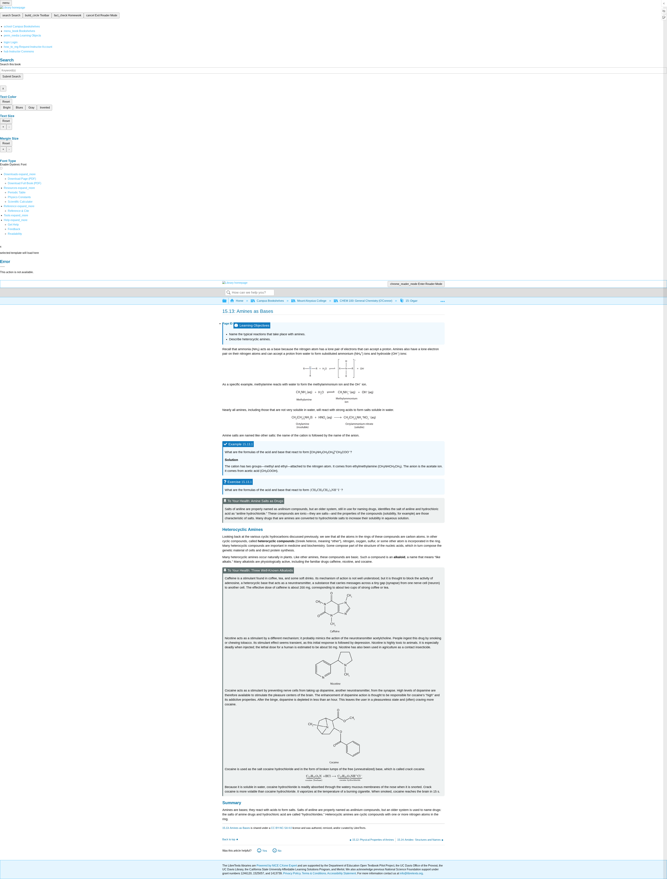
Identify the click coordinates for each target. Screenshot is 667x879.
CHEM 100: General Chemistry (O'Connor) (366, 300)
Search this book (10, 64)
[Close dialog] (2, 266)
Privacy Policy (291, 873)
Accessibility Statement (341, 873)
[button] (14, 229)
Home (239, 300)
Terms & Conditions (314, 873)
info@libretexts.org (411, 873)
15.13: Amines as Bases (236, 827)
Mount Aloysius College (312, 300)
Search (228, 293)
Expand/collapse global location (442, 299)
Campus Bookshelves (270, 300)
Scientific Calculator (20, 201)
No (279, 850)
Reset (6, 101)
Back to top (228, 839)
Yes (264, 850)
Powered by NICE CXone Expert (277, 865)
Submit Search (11, 76)
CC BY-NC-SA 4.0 (281, 827)
